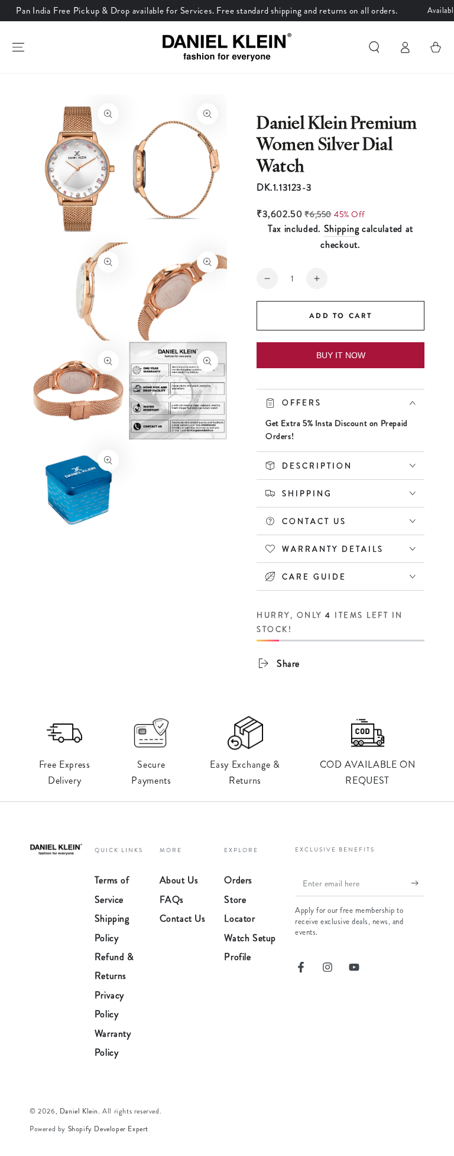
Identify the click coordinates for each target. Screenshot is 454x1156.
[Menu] (18, 47)
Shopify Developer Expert (108, 1129)
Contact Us (183, 918)
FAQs (172, 899)
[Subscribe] (417, 883)
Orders (238, 880)
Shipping (341, 228)
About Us (179, 880)
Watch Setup (250, 938)
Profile (237, 957)
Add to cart (340, 315)
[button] (374, 47)
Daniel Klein (79, 1111)
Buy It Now (340, 355)
